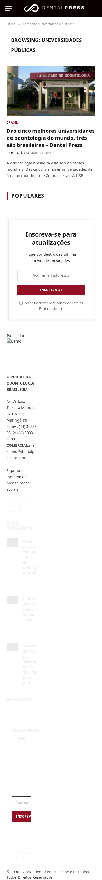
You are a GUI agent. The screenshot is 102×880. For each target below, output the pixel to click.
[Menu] (8, 8)
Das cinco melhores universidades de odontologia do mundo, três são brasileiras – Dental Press (51, 137)
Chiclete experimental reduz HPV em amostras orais (35, 609)
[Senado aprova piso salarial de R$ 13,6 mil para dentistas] (12, 647)
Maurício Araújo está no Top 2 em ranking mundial (31, 557)
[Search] (94, 8)
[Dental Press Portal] (54, 8)
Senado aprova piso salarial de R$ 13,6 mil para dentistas (31, 664)
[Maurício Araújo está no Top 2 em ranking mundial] (12, 542)
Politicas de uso (51, 308)
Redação (18, 153)
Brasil (12, 122)
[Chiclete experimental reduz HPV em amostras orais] (12, 600)
